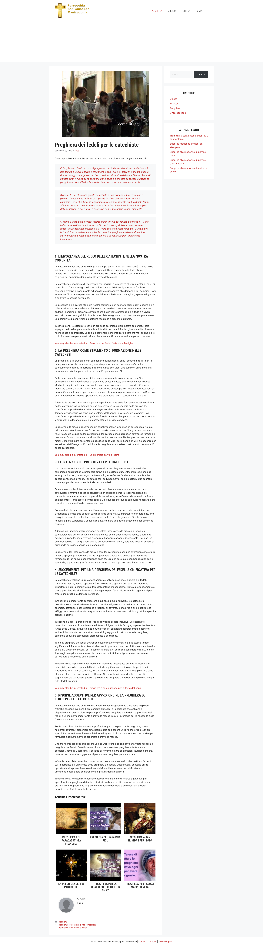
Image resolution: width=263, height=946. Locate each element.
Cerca (201, 74)
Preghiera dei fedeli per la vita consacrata (77, 925)
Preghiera (156, 10)
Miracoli (172, 10)
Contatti (200, 10)
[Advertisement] (131, 42)
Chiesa (186, 10)
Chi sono (152, 941)
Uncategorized (178, 112)
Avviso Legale (165, 941)
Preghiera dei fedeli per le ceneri (72, 927)
